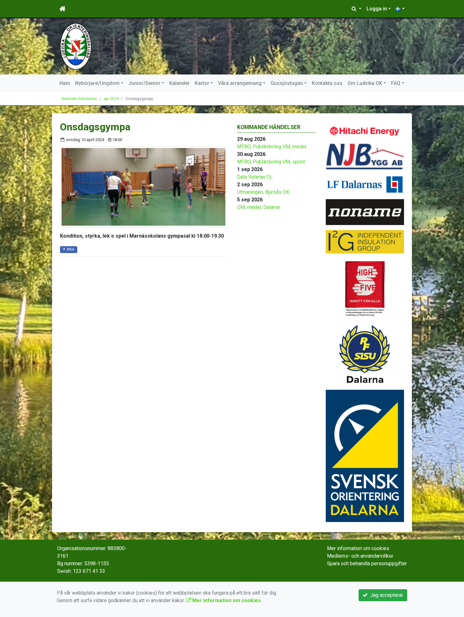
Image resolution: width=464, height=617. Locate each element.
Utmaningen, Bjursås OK (263, 192)
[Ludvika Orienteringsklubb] (76, 46)
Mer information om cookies (358, 548)
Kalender (179, 83)
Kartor (202, 83)
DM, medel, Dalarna (258, 207)
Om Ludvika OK (365, 83)
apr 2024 (111, 99)
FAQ (395, 83)
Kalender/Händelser (79, 99)
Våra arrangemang (240, 83)
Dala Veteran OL (255, 177)
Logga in (376, 9)
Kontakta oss (327, 83)
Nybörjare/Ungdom (97, 83)
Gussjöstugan (287, 83)
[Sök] (356, 9)
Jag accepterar (385, 595)
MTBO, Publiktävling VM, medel (271, 147)
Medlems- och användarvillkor (360, 556)
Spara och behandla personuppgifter (367, 564)
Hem (64, 83)
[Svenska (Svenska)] (400, 9)
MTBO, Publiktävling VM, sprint (271, 162)
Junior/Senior (144, 83)
